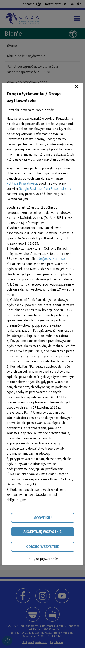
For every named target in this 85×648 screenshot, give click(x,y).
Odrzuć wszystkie (42, 547)
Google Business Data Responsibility (45, 189)
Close (76, 86)
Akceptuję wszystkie (42, 531)
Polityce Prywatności (22, 183)
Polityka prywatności (42, 559)
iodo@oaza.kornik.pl (51, 259)
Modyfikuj (42, 518)
